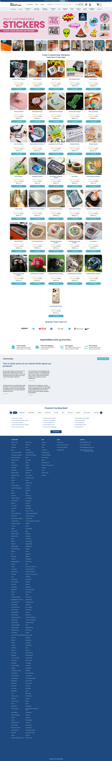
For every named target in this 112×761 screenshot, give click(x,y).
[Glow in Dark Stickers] (74, 101)
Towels (13, 480)
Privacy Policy (60, 442)
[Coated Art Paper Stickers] (93, 198)
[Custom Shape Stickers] (18, 68)
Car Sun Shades (15, 658)
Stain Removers (15, 722)
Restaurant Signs (30, 673)
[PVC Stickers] (93, 231)
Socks (12, 483)
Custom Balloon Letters (80, 424)
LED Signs (28, 485)
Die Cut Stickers (18, 144)
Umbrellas (28, 576)
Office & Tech (72, 9)
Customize (19, 89)
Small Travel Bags (15, 625)
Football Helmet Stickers (93, 274)
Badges (27, 556)
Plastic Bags (28, 561)
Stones (13, 703)
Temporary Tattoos (15, 523)
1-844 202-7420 (79, 4)
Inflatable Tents (15, 630)
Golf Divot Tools (15, 701)
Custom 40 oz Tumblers (17, 422)
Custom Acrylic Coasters (18, 427)
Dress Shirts (14, 516)
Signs (59, 9)
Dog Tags (28, 642)
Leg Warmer (28, 579)
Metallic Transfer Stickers (37, 209)
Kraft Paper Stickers (37, 241)
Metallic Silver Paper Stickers (74, 242)
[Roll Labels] (74, 166)
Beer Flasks (28, 693)
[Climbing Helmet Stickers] (74, 263)
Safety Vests (29, 660)
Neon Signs (28, 460)
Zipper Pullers (29, 727)
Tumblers (13, 495)
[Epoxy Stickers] (18, 231)
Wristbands (28, 587)
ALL (15, 412)
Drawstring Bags (29, 452)
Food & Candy (85, 9)
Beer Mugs (28, 495)
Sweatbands (29, 609)
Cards (12, 594)
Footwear (28, 717)
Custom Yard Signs (15, 513)
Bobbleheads (29, 599)
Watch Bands (29, 683)
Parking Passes (14, 612)
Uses (43, 470)
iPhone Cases (29, 680)
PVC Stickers (93, 241)
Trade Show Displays (16, 488)
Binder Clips (14, 587)
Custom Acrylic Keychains (49, 418)
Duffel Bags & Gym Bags (17, 599)
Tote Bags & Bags (53, 9)
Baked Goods (14, 571)
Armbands (13, 663)
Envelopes (28, 533)
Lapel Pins (13, 447)
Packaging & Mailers (92, 9)
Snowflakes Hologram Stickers (56, 177)
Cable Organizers (15, 715)
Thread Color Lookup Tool (48, 465)
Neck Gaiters (14, 579)
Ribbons (13, 478)
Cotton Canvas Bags (16, 452)
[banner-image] (56, 12)
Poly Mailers (14, 470)
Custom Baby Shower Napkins (82, 418)
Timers (27, 703)
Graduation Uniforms (16, 670)
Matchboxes (14, 604)
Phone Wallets (29, 475)
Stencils (13, 717)
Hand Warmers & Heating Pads (32, 709)
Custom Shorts (14, 521)
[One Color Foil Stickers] (56, 198)
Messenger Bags (30, 622)
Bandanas (28, 637)
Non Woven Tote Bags (31, 455)
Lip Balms (28, 581)
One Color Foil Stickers (56, 209)
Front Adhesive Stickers (93, 176)
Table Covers (14, 442)
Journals (13, 526)
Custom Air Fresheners (48, 422)
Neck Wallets (14, 712)
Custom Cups (29, 483)
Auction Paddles (15, 665)
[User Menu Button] (86, 4)
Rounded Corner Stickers (56, 144)
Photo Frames (29, 737)
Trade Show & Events (28, 9)
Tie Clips (27, 612)
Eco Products (29, 645)
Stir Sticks (13, 584)
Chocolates (14, 569)
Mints (27, 564)
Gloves (27, 526)
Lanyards (28, 488)
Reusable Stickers (37, 111)
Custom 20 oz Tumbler (17, 418)
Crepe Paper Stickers (75, 209)
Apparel (13, 510)
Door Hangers (29, 607)
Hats (27, 447)
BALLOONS (70, 412)
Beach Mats (14, 680)
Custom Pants (29, 518)
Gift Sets (28, 735)
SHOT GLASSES (87, 412)
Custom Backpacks (79, 422)
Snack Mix (13, 574)
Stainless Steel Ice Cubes (17, 737)
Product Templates (46, 455)
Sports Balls (14, 706)
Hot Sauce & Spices (30, 571)
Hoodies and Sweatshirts (31, 513)
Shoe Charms (29, 541)
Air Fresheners (29, 528)
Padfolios (28, 523)
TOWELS (39, 412)
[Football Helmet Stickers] (93, 263)
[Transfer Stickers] (18, 101)
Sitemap (44, 475)
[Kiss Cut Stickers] (93, 101)
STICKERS (56, 412)
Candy (12, 566)
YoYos (12, 693)
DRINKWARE (22, 412)
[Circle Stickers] (37, 68)
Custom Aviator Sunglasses (50, 427)
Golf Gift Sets (14, 725)
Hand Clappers (14, 730)
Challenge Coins (29, 478)
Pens (12, 490)
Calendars (28, 604)
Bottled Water (14, 536)
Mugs (27, 493)
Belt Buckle (13, 556)
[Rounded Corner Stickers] (56, 133)
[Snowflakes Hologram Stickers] (56, 166)
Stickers (13, 462)
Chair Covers (29, 592)
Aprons (27, 462)
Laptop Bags (14, 620)
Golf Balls (13, 698)
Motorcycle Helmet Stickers (18, 274)
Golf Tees (28, 698)
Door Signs (13, 688)
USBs (27, 531)
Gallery (43, 445)
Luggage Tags (29, 543)
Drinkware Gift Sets (15, 617)
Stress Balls (28, 508)
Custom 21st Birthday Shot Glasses (20, 420)
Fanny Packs (28, 597)
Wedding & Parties (65, 9)
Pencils (27, 551)
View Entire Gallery (103, 358)
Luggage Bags (14, 622)
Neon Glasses (14, 678)
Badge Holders (14, 546)
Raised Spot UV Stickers (56, 111)
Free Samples (30, 4)
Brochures (13, 647)
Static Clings (18, 209)
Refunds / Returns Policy (62, 445)
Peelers (13, 735)
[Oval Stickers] (93, 68)
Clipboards (14, 589)
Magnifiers (28, 670)
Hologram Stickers (37, 176)
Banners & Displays (15, 457)
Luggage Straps (29, 627)
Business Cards (15, 533)
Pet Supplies (28, 668)
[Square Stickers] (56, 68)
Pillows (27, 701)
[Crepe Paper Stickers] (74, 198)
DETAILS (66, 0)
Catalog (44, 467)
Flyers (12, 538)
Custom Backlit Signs (80, 420)
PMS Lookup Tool (45, 462)
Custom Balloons (79, 427)
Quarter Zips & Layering (16, 518)
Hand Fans (13, 508)
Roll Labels (75, 176)
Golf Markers (28, 706)
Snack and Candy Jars (31, 566)
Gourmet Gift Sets (30, 569)
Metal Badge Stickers (56, 306)
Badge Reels (29, 546)
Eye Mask (28, 584)
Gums (12, 576)
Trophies (13, 559)
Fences (13, 720)
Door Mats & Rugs (30, 589)
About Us (44, 442)
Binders (13, 541)
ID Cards (28, 503)
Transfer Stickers (19, 111)
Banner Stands (14, 460)
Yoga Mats (28, 665)
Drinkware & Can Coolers (36, 9)
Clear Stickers (19, 176)
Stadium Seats (14, 627)
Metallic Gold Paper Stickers (56, 242)
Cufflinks (13, 645)
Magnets (13, 543)
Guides (42, 4)
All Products (13, 9)
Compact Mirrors (15, 675)
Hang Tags (28, 554)
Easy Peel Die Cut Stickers (37, 144)
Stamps (13, 642)
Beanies (27, 467)
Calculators (28, 538)
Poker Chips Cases (15, 727)
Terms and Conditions (62, 447)
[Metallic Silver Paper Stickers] (74, 231)
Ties (12, 554)
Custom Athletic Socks (48, 424)
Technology (28, 640)
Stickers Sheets (93, 144)
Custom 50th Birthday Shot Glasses (20, 424)
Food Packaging (15, 485)
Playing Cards (29, 635)
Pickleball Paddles (15, 548)
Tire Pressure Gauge (30, 730)
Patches (27, 445)
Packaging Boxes (15, 561)
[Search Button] (69, 4)
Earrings (27, 632)
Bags (12, 450)
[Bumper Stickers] (74, 133)
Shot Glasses (14, 465)
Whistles (13, 668)
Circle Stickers (37, 79)
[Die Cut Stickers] (18, 133)
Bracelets (13, 732)
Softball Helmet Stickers (37, 274)
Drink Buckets (14, 673)
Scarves (13, 551)
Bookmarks (14, 653)
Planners (13, 640)
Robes (27, 480)
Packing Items (29, 470)
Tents (27, 625)
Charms (27, 650)
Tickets (27, 594)
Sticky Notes (14, 531)
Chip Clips (28, 685)
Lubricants (28, 722)
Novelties (99, 9)
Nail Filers (28, 715)
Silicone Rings (14, 614)
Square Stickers (56, 79)
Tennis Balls (28, 663)
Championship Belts (30, 678)
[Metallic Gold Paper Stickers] (56, 231)
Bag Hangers (29, 630)
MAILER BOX (47, 412)
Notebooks (14, 683)
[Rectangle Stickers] (74, 68)
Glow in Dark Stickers (75, 111)
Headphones (29, 712)
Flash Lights (28, 688)
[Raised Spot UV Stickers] (56, 101)
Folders (13, 592)
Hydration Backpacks (31, 617)
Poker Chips (14, 660)
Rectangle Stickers (74, 79)
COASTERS (96, 412)
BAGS (63, 412)
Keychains (13, 467)
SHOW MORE (56, 431)
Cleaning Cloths (15, 602)
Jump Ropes (29, 675)
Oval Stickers (93, 79)
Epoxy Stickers (19, 241)
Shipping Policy (60, 450)
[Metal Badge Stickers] (56, 295)
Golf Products (29, 696)
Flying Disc (28, 472)
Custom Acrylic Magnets (49, 420)
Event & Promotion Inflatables (18, 635)
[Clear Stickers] (18, 166)
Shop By (20, 9)
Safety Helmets (29, 655)
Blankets (28, 548)
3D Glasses (14, 685)
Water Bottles (14, 500)
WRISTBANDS (31, 412)
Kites (27, 647)
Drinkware (28, 490)
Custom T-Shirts (29, 510)
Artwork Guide (45, 472)
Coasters (13, 445)
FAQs (43, 447)
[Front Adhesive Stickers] (93, 166)
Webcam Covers (15, 475)
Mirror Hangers (14, 609)
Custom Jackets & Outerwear (33, 521)
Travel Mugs (28, 500)
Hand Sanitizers (15, 581)
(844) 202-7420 (87, 442)
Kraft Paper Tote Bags (16, 455)
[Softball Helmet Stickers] (37, 263)
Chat (82, 5)
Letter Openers (29, 653)
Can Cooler (14, 505)
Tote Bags (28, 450)
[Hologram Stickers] (37, 166)
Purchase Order (45, 452)
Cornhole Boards (15, 607)
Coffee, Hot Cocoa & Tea (32, 574)
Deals (36, 4)
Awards (13, 564)
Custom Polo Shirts (30, 516)
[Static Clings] (18, 198)
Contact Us (44, 450)
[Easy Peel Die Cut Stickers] (37, 133)
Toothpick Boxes (29, 602)
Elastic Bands (29, 725)
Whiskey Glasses (15, 498)
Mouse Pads (28, 442)
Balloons (13, 503)
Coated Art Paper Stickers (93, 209)
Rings (27, 691)
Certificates (28, 559)
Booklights (13, 655)
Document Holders (30, 732)
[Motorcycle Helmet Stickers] (18, 263)
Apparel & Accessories (45, 9)
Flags (27, 457)
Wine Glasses (29, 498)
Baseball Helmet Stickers (56, 274)
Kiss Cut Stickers (93, 111)
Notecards (28, 536)
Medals (13, 528)
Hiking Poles (14, 691)
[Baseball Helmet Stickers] (56, 263)
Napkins (27, 465)
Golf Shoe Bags (15, 708)
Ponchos (13, 650)
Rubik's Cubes (14, 696)
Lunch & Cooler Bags (30, 620)
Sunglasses (28, 505)
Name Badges (29, 720)
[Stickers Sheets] (93, 133)
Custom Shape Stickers (18, 79)
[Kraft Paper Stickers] (37, 231)
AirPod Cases (29, 658)
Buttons (13, 493)
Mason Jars (28, 614)
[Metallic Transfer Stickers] (37, 198)
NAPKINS (78, 412)
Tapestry (13, 637)
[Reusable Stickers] (37, 101)
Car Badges (14, 632)
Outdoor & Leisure (78, 9)
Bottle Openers (15, 472)
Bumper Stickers (74, 144)
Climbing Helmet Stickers (74, 274)
